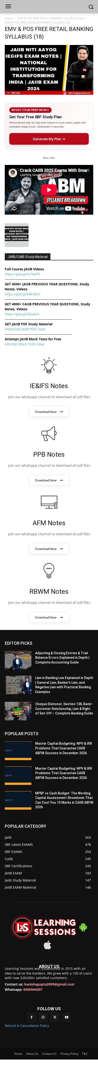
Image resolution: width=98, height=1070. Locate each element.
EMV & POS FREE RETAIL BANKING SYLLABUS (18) (50, 18)
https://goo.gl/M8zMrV (22, 294)
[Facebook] (31, 1017)
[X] (54, 1017)
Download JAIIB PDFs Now (25, 329)
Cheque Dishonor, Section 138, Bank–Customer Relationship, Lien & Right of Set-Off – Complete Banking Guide (64, 708)
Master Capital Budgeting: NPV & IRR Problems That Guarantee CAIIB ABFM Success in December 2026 (63, 748)
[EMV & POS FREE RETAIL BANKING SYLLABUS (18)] (49, 93)
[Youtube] (66, 1017)
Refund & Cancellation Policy (27, 1026)
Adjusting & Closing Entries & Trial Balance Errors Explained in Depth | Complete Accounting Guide (62, 657)
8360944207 (32, 989)
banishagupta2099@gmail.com (49, 984)
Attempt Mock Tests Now (24, 344)
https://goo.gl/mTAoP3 (22, 274)
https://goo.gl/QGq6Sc (22, 314)
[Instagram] (43, 1017)
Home (9, 18)
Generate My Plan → (49, 139)
